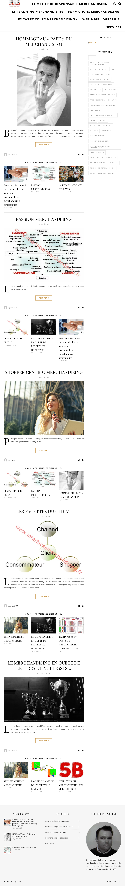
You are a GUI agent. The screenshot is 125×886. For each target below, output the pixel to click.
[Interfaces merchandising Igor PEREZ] (14, 3)
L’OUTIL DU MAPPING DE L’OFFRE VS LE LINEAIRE (43, 785)
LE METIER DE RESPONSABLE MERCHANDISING (69, 4)
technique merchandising (102, 168)
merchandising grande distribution (101, 146)
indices (103, 120)
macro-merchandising (100, 126)
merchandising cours (100, 141)
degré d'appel (112, 90)
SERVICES (113, 27)
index (92, 120)
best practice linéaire (101, 74)
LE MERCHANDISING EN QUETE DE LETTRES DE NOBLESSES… (44, 665)
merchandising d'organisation (57, 821)
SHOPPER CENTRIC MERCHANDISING (44, 372)
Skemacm (93, 42)
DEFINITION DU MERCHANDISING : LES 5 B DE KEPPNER (71, 785)
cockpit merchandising (101, 84)
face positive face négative (103, 100)
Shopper (114, 163)
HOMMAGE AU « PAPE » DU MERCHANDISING (44, 41)
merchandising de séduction (56, 838)
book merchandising (100, 79)
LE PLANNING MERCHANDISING (38, 12)
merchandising (97, 136)
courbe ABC (95, 90)
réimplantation (97, 163)
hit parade (95, 110)
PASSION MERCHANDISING (44, 219)
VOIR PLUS (44, 145)
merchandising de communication (59, 826)
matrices (106, 131)
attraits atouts (98, 69)
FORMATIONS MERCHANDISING (93, 12)
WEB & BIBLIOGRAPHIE (100, 19)
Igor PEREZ (13, 154)
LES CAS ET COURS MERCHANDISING (45, 19)
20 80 (92, 57)
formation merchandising (102, 105)
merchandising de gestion (55, 832)
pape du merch (97, 152)
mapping (94, 131)
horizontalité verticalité (103, 115)
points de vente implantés (103, 158)
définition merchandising (102, 95)
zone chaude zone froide (102, 173)
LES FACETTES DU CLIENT (43, 511)
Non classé (49, 843)
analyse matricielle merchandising (99, 63)
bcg (113, 69)
